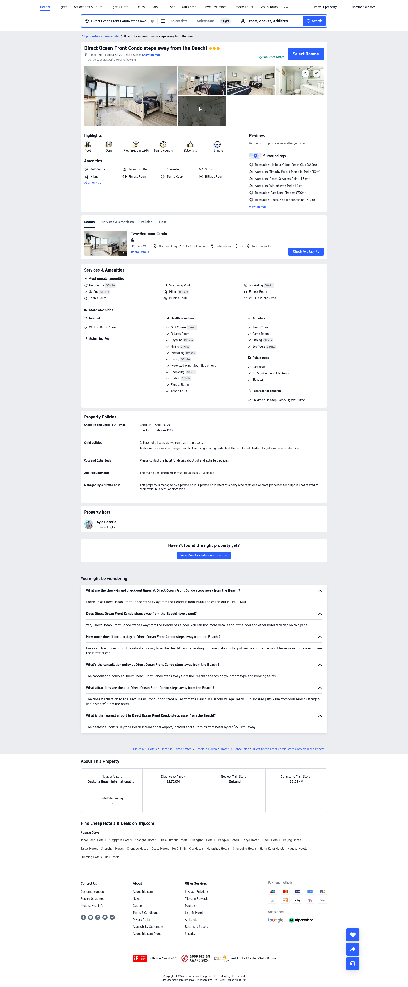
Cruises (169, 7)
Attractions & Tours (88, 7)
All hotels (191, 919)
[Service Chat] (352, 963)
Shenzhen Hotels (112, 848)
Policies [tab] (146, 222)
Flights (62, 7)
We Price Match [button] (274, 57)
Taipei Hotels (89, 848)
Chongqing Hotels (244, 848)
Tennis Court (97, 298)
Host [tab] (162, 222)
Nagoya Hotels (297, 848)
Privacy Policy (141, 919)
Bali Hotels (112, 857)
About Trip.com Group (147, 933)
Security (190, 933)
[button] (286, 7)
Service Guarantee (93, 898)
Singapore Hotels (120, 840)
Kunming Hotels (91, 857)
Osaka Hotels (160, 848)
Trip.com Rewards (196, 898)
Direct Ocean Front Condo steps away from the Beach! (145, 48)
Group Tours (269, 7)
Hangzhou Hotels (218, 848)
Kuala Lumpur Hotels (173, 840)
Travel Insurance (215, 7)
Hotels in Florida (206, 749)
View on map (257, 206)
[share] (352, 949)
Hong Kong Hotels (272, 848)
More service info (92, 905)
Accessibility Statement (148, 926)
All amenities (92, 182)
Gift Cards (189, 7)
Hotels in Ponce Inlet (235, 749)
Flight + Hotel (119, 7)
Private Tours (243, 7)
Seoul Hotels (271, 840)
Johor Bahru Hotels (93, 840)
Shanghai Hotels (145, 840)
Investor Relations (196, 891)
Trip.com (138, 749)
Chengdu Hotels (137, 848)
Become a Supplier (197, 926)
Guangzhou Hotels (202, 840)
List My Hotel (194, 912)
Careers (137, 905)
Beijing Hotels (292, 840)
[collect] (352, 934)
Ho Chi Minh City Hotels (187, 848)
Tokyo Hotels (250, 840)
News (136, 898)
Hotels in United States (176, 749)
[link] (324, 7)
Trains (140, 7)
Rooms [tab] (89, 222)
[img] (130, 96)
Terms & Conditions (145, 912)
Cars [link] (155, 7)
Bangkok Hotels (228, 840)
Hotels (45, 7)
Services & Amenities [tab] (118, 222)
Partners (190, 905)
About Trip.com (143, 891)
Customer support (92, 891)
